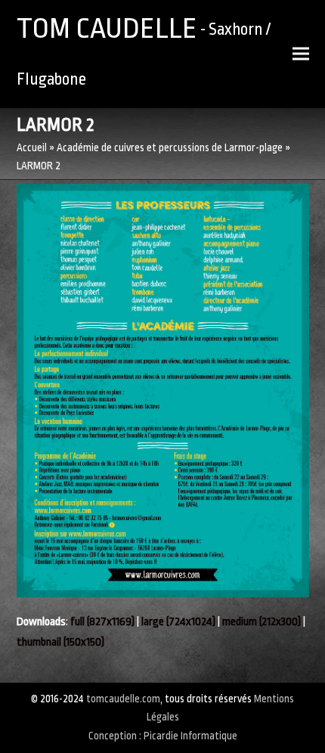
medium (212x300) (261, 621)
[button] (300, 54)
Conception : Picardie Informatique (162, 736)
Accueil (32, 147)
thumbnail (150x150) (60, 642)
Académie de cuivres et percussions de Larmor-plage (170, 147)
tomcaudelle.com (123, 699)
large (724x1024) (178, 621)
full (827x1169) (102, 621)
